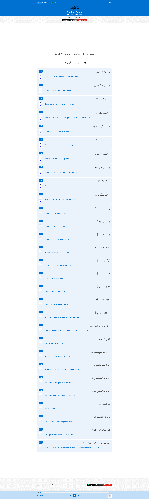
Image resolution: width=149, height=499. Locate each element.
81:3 (41, 98)
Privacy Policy (49, 484)
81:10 (40, 194)
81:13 (40, 234)
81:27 (40, 416)
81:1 (41, 71)
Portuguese (56, 2)
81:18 (40, 299)
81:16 (40, 273)
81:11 (40, 207)
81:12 (40, 221)
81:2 (41, 85)
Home (38, 484)
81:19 (40, 312)
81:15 (40, 260)
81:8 (41, 167)
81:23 (40, 364)
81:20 (40, 325)
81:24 (40, 377)
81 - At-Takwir (45, 2)
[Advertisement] (74, 37)
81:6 (41, 139)
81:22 (40, 351)
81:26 (40, 403)
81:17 (40, 286)
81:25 (40, 390)
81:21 (40, 338)
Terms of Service (57, 484)
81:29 (40, 442)
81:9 (41, 180)
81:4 (41, 112)
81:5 (41, 126)
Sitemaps (43, 484)
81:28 (40, 429)
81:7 (41, 153)
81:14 (40, 247)
